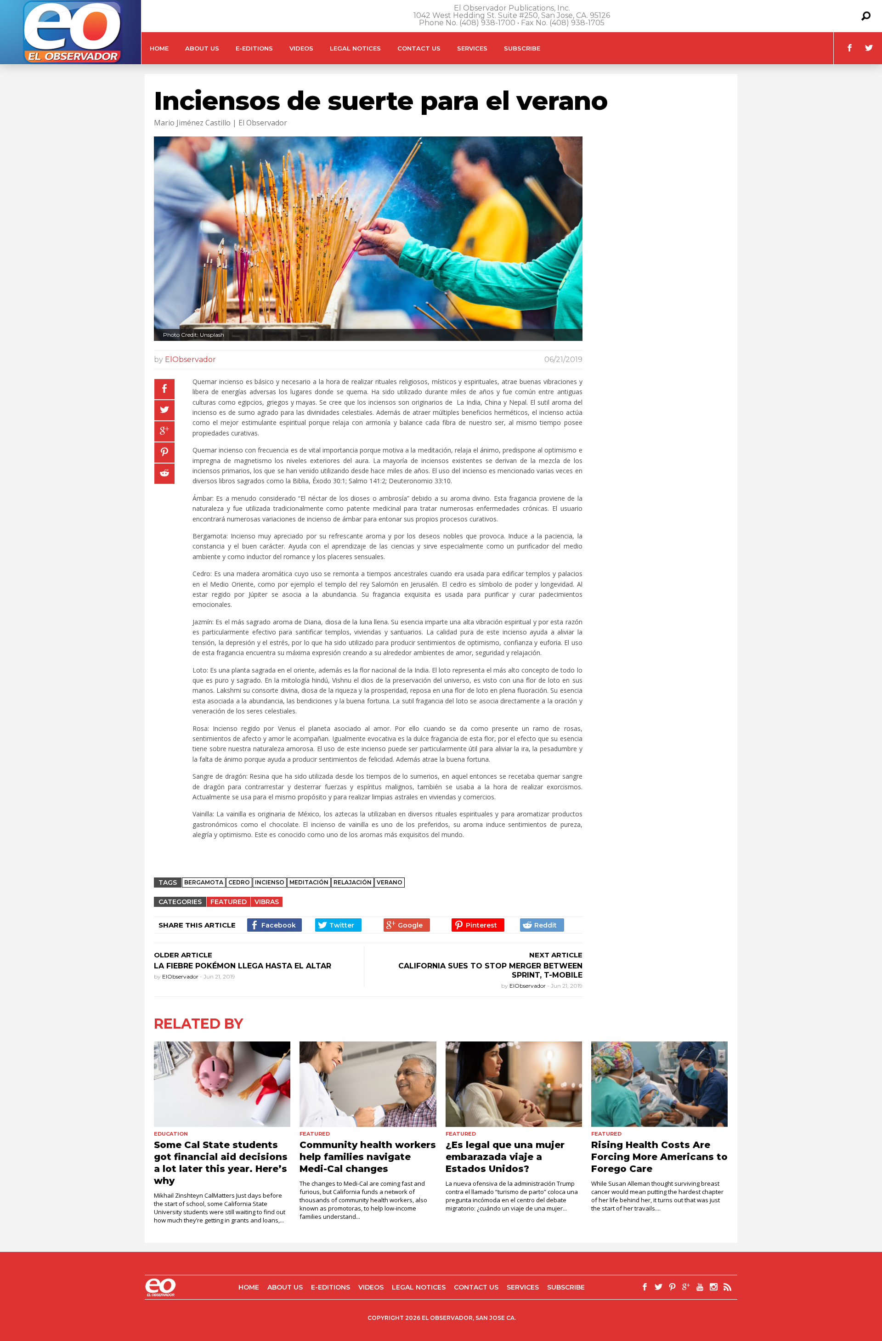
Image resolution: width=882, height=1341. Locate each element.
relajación (353, 882)
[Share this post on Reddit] (164, 474)
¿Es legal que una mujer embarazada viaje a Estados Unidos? (505, 1156)
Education (171, 1134)
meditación (308, 882)
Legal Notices (355, 48)
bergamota (203, 882)
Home (159, 48)
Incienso (269, 882)
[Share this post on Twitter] (164, 410)
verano (389, 882)
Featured (228, 902)
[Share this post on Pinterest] (164, 452)
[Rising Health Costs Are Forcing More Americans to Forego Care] (659, 1084)
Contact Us (419, 48)
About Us (202, 48)
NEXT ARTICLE (555, 955)
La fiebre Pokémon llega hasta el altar (242, 966)
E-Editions (254, 48)
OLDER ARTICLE (183, 955)
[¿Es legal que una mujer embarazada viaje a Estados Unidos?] (514, 1084)
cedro (239, 882)
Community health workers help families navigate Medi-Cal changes (368, 1156)
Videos (301, 48)
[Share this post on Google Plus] (164, 431)
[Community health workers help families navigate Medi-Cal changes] (368, 1084)
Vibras (266, 902)
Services (472, 48)
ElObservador (190, 359)
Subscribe (522, 48)
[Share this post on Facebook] (164, 389)
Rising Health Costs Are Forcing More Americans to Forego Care (659, 1156)
